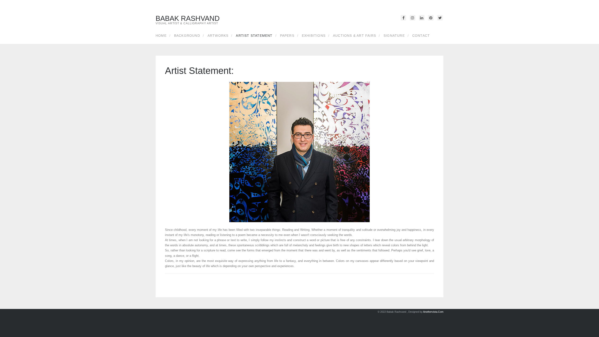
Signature (394, 35)
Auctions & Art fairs (354, 35)
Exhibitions (313, 35)
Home (161, 35)
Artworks (218, 35)
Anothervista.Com (433, 311)
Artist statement (254, 35)
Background (187, 35)
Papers (287, 35)
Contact (421, 35)
